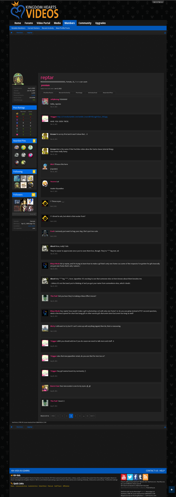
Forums (29, 23)
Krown (53, 134)
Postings (79, 93)
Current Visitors (34, 28)
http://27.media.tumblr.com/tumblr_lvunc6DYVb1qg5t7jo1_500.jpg (82, 117)
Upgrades (100, 23)
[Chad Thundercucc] (30, 185)
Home (18, 23)
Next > (92, 416)
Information (92, 93)
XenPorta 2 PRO (17, 422)
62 (33, 194)
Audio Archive (32, 486)
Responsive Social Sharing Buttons (132, 495)
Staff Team (58, 486)
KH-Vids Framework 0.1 (135, 486)
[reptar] (17, 185)
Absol (52, 246)
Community (85, 23)
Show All (32, 214)
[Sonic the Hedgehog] (30, 201)
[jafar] (30, 208)
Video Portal (43, 23)
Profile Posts (48, 93)
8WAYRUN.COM (41, 422)
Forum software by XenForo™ (138, 482)
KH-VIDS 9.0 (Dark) (20, 470)
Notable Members (18, 28)
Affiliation (66, 486)
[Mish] (30, 178)
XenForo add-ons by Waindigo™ (131, 491)
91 (87, 416)
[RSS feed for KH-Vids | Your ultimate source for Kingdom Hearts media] (145, 477)
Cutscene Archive (21, 486)
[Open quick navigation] (165, 32)
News (12, 486)
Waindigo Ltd (150, 491)
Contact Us (152, 470)
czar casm (31, 226)
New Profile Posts (63, 28)
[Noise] (23, 185)
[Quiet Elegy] (17, 201)
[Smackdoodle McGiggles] (17, 208)
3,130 (33, 95)
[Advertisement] (88, 54)
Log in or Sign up (158, 2)
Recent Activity (64, 93)
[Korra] (17, 178)
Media (57, 23)
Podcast (50, 486)
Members (70, 23)
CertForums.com (150, 495)
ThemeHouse (150, 488)
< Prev (53, 416)
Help (162, 470)
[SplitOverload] (23, 178)
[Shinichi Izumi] (23, 201)
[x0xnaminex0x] (23, 208)
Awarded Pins (108, 93)
